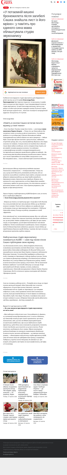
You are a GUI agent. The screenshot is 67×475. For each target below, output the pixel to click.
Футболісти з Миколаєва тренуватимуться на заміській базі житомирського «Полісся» (57, 183)
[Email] (54, 2)
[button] (51, 2)
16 (62, 217)
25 (55, 222)
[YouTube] (57, 2)
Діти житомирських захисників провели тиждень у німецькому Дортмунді (57, 193)
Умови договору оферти (10, 452)
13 (58, 217)
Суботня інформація (57, 19)
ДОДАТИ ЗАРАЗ (40, 92)
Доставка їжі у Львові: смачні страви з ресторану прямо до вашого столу (10, 417)
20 (58, 220)
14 (59, 217)
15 (61, 217)
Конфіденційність (8, 454)
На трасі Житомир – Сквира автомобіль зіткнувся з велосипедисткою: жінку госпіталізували (58, 27)
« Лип (55, 229)
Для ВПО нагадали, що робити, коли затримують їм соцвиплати (40, 416)
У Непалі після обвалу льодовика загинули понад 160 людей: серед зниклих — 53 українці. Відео (10, 389)
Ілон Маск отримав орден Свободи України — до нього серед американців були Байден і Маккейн (40, 389)
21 (59, 220)
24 (53, 222)
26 (56, 222)
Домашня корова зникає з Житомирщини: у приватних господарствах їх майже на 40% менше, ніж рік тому (57, 47)
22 (61, 220)
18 (55, 220)
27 (58, 222)
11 (55, 217)
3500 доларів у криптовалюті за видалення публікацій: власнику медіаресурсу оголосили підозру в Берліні (25, 391)
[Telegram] (64, 2)
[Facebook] (61, 2)
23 (62, 220)
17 (53, 220)
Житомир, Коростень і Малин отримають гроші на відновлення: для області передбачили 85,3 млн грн (56, 68)
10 (53, 217)
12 (56, 217)
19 (56, 220)
